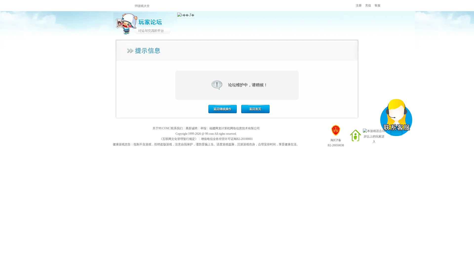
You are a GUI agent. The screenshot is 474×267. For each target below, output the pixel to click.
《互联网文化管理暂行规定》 (178, 139)
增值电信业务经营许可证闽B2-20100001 (227, 139)
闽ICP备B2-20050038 (336, 142)
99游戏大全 (142, 6)
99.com (209, 133)
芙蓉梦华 (238, 5)
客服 (377, 5)
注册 (359, 5)
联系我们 (177, 128)
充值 (368, 5)
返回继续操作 (222, 109)
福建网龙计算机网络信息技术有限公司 (234, 128)
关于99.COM (161, 128)
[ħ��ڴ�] (186, 15)
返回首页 (255, 109)
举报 (203, 128)
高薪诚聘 (192, 128)
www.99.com (110, 5)
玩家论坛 (145, 23)
